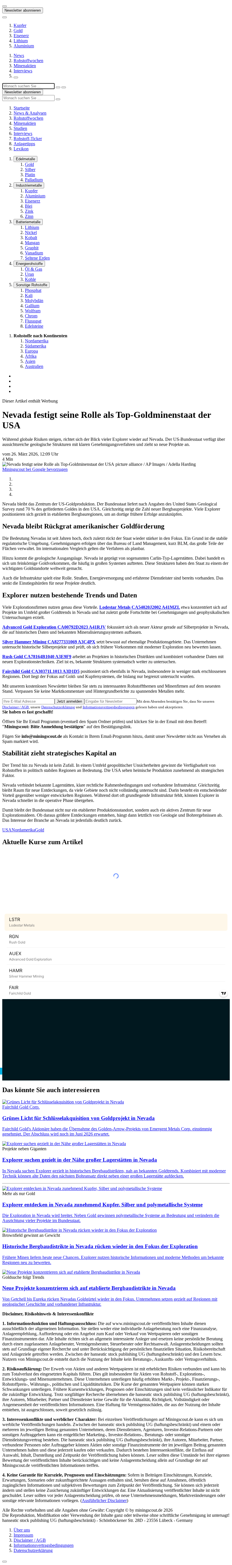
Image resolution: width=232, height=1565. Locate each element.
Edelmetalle (25, 159)
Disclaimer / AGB (15, 707)
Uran (29, 274)
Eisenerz (21, 35)
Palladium (34, 179)
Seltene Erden (37, 258)
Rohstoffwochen (28, 60)
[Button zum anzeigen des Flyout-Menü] (4, 6)
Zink (29, 211)
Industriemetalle (29, 185)
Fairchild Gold (41, 671)
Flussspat (33, 321)
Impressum (23, 1535)
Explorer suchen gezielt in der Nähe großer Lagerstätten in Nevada (79, 1160)
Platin (30, 174)
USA (7, 829)
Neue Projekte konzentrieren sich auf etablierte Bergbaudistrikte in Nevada (89, 1288)
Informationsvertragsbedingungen (109, 707)
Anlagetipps (24, 143)
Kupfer (20, 25)
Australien (34, 366)
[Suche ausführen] (63, 87)
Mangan (32, 242)
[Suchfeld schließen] (58, 87)
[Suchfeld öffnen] (16, 77)
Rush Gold (36, 656)
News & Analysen (30, 113)
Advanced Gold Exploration (54, 627)
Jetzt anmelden (69, 701)
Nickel (31, 232)
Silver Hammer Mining (48, 641)
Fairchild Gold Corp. (21, 1107)
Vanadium (34, 252)
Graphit (31, 247)
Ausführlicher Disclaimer (104, 1500)
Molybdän (34, 300)
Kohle (30, 279)
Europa (31, 351)
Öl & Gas (33, 269)
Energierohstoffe (29, 264)
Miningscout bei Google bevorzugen (35, 469)
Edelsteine (34, 326)
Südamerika (35, 346)
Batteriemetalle (28, 222)
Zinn (29, 216)
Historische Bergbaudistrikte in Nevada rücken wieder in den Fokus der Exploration (100, 1246)
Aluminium (24, 45)
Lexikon (21, 148)
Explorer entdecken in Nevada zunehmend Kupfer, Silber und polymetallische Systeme (102, 1205)
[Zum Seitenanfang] (4, 1561)
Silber (30, 169)
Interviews (23, 70)
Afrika (30, 356)
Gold (18, 30)
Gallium (32, 305)
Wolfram (32, 310)
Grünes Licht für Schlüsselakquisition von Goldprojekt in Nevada (78, 1118)
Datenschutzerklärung (58, 707)
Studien (20, 128)
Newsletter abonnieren (23, 10)
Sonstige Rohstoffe (31, 285)
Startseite (22, 108)
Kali (29, 295)
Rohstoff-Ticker (28, 138)
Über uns (22, 1530)
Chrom (31, 315)
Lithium (21, 40)
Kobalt (31, 237)
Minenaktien (25, 65)
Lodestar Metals (139, 607)
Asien (30, 361)
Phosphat (33, 290)
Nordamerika (36, 340)
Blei (28, 206)
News (19, 55)
